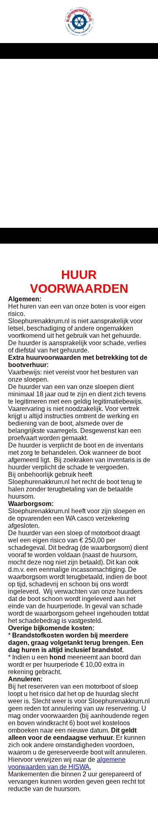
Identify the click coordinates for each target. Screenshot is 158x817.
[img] (79, 21)
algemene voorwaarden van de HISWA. (67, 763)
